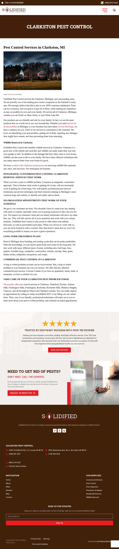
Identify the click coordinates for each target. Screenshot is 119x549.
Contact (9, 497)
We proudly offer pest (13, 284)
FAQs (8, 487)
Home (8, 480)
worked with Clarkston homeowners (28, 165)
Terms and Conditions (40, 544)
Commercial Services (94, 480)
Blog (7, 494)
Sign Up (59, 523)
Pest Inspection (92, 487)
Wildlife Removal (92, 497)
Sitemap (46, 539)
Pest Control (91, 483)
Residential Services (93, 494)
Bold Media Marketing (105, 541)
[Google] (64, 430)
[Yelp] (59, 430)
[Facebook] (55, 430)
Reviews (9, 490)
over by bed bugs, (66, 126)
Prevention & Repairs (94, 490)
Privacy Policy (36, 539)
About (8, 483)
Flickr (10, 94)
